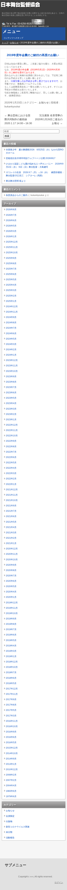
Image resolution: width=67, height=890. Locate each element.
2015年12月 (12, 748)
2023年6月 (11, 392)
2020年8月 (11, 570)
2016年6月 (11, 737)
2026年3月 (11, 231)
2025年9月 (11, 258)
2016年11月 (12, 721)
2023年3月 (11, 409)
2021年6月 (11, 516)
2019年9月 (11, 618)
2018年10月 (12, 667)
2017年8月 (11, 705)
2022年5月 (11, 462)
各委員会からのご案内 (16, 195)
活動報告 (10, 837)
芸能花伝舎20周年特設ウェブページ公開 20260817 (30, 158)
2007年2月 (11, 780)
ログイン (58, 882)
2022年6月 (11, 457)
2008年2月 (11, 775)
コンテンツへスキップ (13, 38)
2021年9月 (11, 505)
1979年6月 (11, 796)
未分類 (9, 832)
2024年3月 (11, 344)
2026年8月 (11, 209)
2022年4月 (11, 468)
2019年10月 (12, 613)
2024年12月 (12, 306)
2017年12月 (12, 688)
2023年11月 (12, 365)
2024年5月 (11, 339)
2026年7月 (11, 215)
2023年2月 (11, 414)
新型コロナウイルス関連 (17, 827)
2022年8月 (11, 446)
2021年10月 (12, 500)
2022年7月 (11, 452)
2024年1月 (11, 355)
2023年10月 (12, 371)
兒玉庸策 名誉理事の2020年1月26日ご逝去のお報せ (49, 119)
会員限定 (10, 816)
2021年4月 (11, 527)
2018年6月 (11, 678)
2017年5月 (11, 710)
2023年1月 (11, 419)
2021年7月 (11, 511)
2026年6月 (11, 220)
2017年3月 (11, 715)
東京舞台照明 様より (16, 181)
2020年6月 (11, 581)
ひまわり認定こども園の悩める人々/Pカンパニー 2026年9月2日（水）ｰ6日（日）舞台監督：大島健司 (34, 165)
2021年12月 (12, 489)
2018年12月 (12, 661)
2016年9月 (11, 732)
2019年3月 (11, 651)
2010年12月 (12, 769)
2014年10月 (12, 753)
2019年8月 (11, 624)
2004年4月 (11, 785)
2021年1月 (11, 543)
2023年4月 (11, 403)
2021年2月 (11, 538)
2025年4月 (11, 285)
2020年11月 (12, 554)
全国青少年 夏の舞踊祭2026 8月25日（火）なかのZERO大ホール (34, 151)
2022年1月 (11, 484)
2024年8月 (11, 322)
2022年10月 (12, 435)
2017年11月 (12, 694)
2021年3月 (11, 532)
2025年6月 (11, 274)
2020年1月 (11, 597)
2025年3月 (11, 290)
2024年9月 (11, 317)
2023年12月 (12, 360)
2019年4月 (11, 645)
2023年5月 (11, 398)
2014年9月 (11, 758)
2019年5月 (11, 640)
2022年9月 (11, 441)
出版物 (9, 821)
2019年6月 (11, 635)
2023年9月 (11, 376)
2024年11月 (12, 312)
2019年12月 (12, 602)
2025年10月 (12, 252)
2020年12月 (12, 548)
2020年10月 (12, 559)
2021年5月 (11, 522)
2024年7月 (11, 328)
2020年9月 (11, 565)
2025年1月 (11, 301)
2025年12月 (12, 242)
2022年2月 (11, 478)
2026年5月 (11, 226)
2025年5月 (11, 279)
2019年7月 (11, 629)
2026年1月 (11, 236)
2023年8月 (11, 382)
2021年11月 (12, 495)
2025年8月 (11, 263)
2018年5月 (11, 683)
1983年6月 (11, 791)
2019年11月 (12, 608)
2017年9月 (11, 699)
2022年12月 (12, 425)
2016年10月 (12, 726)
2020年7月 (11, 575)
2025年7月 (11, 269)
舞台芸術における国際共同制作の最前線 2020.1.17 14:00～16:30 (18, 119)
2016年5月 (11, 742)
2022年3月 (11, 473)
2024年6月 (11, 333)
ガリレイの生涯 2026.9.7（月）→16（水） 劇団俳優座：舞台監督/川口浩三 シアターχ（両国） (35, 174)
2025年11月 (12, 247)
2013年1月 (11, 764)
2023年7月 (11, 387)
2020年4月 (11, 591)
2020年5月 (11, 586)
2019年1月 (11, 656)
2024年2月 (11, 349)
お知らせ (44, 102)
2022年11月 (12, 430)
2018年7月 (11, 672)
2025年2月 (11, 296)
